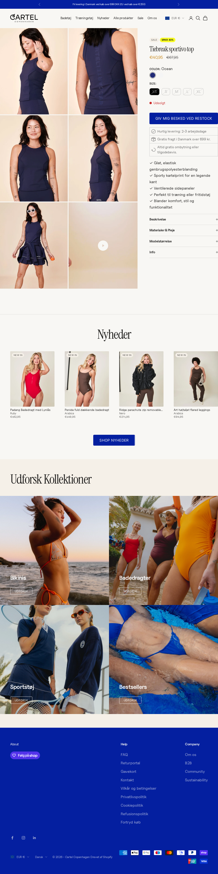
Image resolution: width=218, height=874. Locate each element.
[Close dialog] (189, 396)
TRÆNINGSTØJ (151, 459)
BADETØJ (151, 472)
